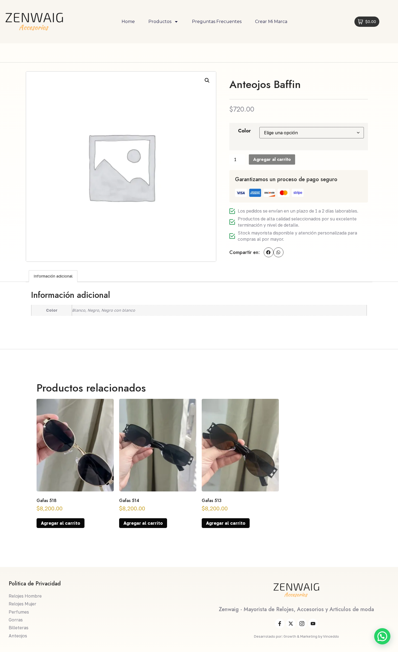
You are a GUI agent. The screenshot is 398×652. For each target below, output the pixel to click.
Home (128, 21)
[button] (207, 80)
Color (244, 130)
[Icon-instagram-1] (302, 623)
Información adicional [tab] (53, 276)
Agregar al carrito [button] (60, 523)
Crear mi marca (271, 21)
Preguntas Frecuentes (217, 21)
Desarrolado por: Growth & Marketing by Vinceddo (296, 636)
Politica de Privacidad (35, 584)
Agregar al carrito (272, 159)
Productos (159, 21)
